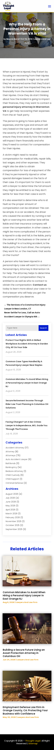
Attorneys (10, 455)
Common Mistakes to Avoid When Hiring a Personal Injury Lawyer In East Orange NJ (27, 383)
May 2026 (10, 505)
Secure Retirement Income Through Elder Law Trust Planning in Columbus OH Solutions (27, 404)
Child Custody (13, 475)
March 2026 (11, 513)
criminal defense (14, 483)
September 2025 (14, 529)
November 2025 (13, 521)
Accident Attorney (15, 447)
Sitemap (33, 743)
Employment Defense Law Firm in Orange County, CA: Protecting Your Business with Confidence (25, 710)
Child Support (12, 479)
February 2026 (13, 517)
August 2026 (12, 494)
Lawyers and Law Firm (26, 602)
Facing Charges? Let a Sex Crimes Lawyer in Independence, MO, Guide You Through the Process (26, 425)
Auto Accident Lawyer (17, 459)
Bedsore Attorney (14, 471)
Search (43, 328)
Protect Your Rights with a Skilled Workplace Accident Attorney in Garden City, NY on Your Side (27, 344)
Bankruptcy (11, 467)
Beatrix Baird (12, 39)
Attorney (10, 451)
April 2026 (10, 509)
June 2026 (11, 501)
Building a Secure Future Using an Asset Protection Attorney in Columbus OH (24, 653)
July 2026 (10, 497)
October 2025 (12, 525)
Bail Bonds (11, 463)
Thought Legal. (33, 740)
